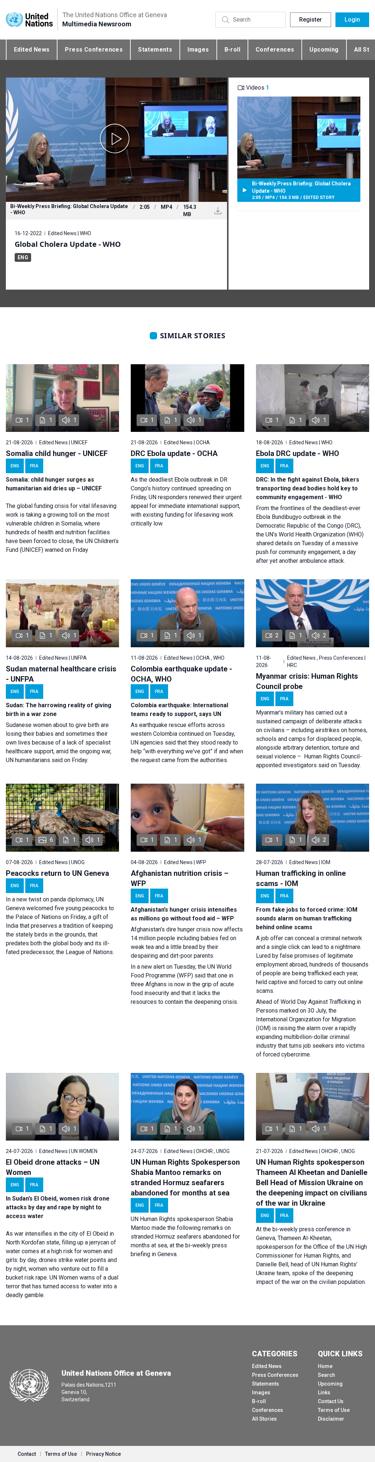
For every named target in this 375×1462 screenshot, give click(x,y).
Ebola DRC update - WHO (297, 453)
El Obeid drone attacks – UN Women (53, 1167)
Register (310, 19)
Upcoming (323, 49)
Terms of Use (334, 1410)
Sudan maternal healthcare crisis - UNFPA (61, 673)
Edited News (31, 49)
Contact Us (331, 1401)
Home (325, 1366)
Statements (155, 49)
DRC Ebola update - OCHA (174, 453)
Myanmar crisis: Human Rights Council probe (307, 681)
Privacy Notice (103, 1454)
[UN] (29, 19)
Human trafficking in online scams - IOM (301, 878)
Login (352, 19)
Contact (27, 1454)
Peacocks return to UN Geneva (57, 873)
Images (198, 49)
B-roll (232, 49)
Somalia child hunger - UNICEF (57, 453)
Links (324, 1392)
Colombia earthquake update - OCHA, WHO (181, 673)
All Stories (264, 1419)
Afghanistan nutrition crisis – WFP (180, 878)
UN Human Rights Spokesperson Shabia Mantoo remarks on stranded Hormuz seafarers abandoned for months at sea (185, 1177)
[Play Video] (116, 140)
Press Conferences (94, 49)
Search (326, 1375)
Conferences (275, 49)
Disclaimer (331, 1419)
